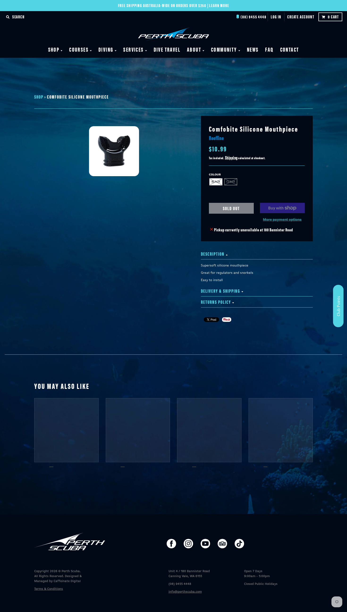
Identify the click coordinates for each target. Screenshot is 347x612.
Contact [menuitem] (289, 49)
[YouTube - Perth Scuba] (205, 543)
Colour (215, 174)
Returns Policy (216, 301)
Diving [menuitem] (105, 49)
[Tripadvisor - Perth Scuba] (222, 543)
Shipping (231, 157)
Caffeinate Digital (67, 581)
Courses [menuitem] (79, 49)
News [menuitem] (253, 49)
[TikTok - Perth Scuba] (239, 543)
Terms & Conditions (48, 589)
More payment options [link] (282, 219)
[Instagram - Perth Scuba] (188, 543)
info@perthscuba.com (185, 591)
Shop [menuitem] (53, 49)
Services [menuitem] (133, 49)
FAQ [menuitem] (269, 49)
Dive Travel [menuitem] (167, 49)
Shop (38, 96)
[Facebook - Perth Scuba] (171, 543)
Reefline (216, 138)
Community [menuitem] (224, 49)
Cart (333, 17)
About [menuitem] (194, 49)
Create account (300, 17)
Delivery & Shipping (220, 290)
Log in (276, 17)
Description (212, 253)
